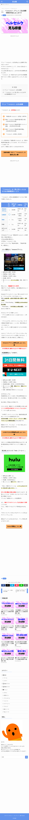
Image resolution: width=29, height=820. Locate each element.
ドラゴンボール (7, 698)
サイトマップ (16, 815)
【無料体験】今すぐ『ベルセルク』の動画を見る (14, 153)
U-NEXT (4, 214)
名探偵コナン (6, 695)
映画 (5, 675)
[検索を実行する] (26, 757)
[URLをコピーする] (26, 585)
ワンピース (6, 700)
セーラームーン (7, 703)
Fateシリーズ (6, 711)
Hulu (3, 219)
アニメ (4, 15)
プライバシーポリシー (8, 815)
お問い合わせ (22, 815)
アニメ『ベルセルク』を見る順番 (13, 90)
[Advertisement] (14, 46)
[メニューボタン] (1, 1)
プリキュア (6, 706)
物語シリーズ (6, 709)
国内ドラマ (7, 686)
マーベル (5, 677)
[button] (3, 585)
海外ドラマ (7, 683)
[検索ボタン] (27, 1)
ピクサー (5, 680)
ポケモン (5, 692)
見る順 (14, 1)
